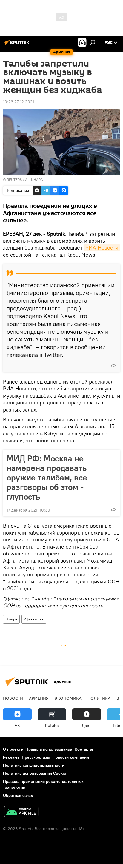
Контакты (84, 749)
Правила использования (48, 749)
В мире (11, 619)
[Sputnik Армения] (18, 44)
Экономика (68, 698)
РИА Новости (101, 247)
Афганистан (34, 619)
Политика (98, 698)
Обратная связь (18, 795)
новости (13, 698)
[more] (113, 365)
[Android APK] (21, 812)
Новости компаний (71, 757)
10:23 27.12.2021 (18, 101)
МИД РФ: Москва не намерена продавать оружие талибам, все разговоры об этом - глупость (47, 477)
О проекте (13, 749)
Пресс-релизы (36, 757)
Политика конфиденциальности (33, 765)
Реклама (11, 757)
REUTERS (14, 179)
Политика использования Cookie (34, 773)
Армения (39, 698)
